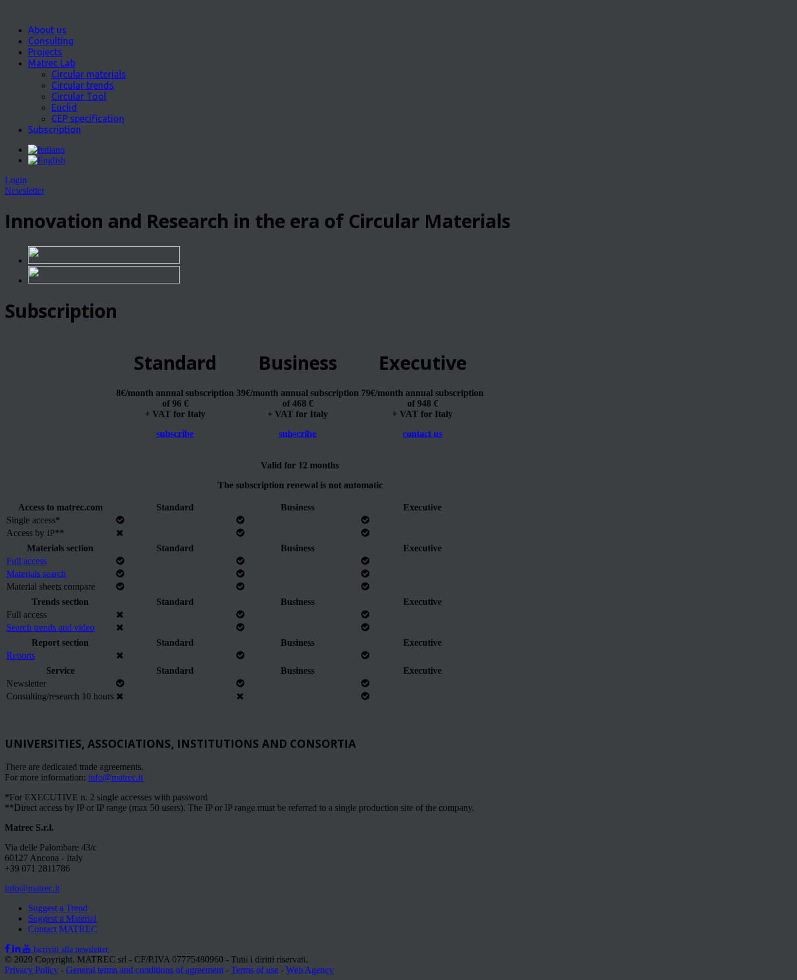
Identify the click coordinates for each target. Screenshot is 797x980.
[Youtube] (28, 949)
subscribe (175, 434)
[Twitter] (17, 949)
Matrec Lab (51, 63)
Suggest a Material (62, 918)
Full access (26, 561)
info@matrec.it (115, 777)
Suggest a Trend (58, 908)
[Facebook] (8, 949)
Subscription (54, 129)
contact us (422, 434)
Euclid (64, 107)
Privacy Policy (31, 970)
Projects (45, 52)
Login (16, 180)
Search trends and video (50, 627)
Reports (20, 655)
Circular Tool (78, 96)
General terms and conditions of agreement (144, 970)
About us (47, 29)
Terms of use (254, 970)
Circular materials (88, 74)
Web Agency (310, 970)
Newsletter (24, 190)
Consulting (51, 41)
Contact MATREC (62, 929)
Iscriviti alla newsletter (71, 949)
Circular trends (82, 85)
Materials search (36, 574)
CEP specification (87, 118)
